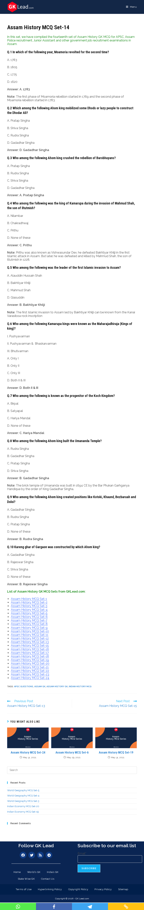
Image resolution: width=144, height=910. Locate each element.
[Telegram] (49, 855)
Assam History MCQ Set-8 (29, 624)
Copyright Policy (78, 889)
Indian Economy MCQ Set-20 (23, 806)
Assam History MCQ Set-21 (30, 667)
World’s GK (33, 872)
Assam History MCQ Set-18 (30, 656)
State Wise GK (26, 878)
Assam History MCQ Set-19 (30, 660)
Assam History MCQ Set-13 (30, 642)
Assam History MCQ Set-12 (30, 638)
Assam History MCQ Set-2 (29, 602)
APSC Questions (23, 686)
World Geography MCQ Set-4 (23, 795)
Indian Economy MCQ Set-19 (23, 811)
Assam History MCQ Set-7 (29, 620)
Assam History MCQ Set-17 (30, 653)
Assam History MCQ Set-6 (29, 617)
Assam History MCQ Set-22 (30, 671)
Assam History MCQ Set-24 (30, 678)
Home (17, 872)
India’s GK (52, 872)
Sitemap (123, 889)
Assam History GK (57, 686)
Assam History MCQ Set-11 (29, 635)
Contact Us (47, 878)
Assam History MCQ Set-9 (29, 627)
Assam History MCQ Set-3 (29, 606)
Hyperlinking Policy (50, 889)
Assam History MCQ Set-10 (30, 631)
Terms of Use (24, 889)
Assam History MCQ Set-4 (29, 609)
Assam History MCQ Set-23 (30, 674)
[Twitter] (31, 855)
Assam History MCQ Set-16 (30, 649)
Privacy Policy (103, 889)
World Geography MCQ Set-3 (23, 801)
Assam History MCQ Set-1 (29, 599)
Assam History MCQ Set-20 (30, 663)
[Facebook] (23, 855)
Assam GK (39, 686)
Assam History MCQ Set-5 (29, 613)
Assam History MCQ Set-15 (30, 645)
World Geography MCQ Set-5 (23, 790)
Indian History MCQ (80, 686)
